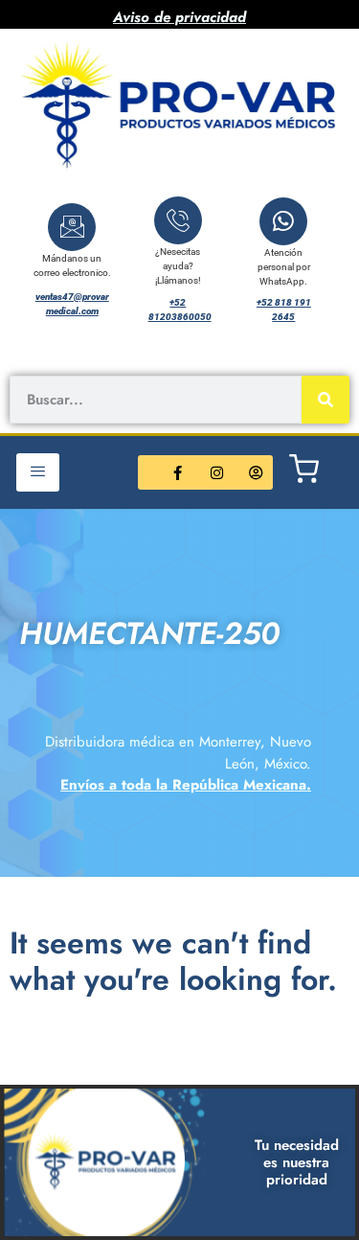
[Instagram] (216, 472)
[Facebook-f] (177, 472)
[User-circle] (255, 472)
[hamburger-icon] (37, 472)
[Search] (325, 400)
